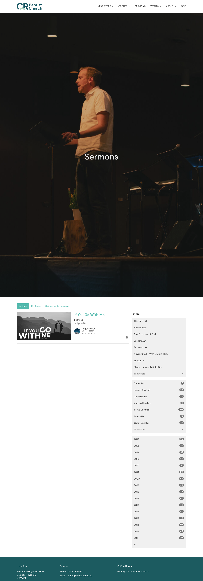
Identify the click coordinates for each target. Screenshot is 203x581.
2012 (158, 531)
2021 (158, 472)
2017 (158, 498)
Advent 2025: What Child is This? (151, 353)
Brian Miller (158, 416)
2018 (158, 491)
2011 (158, 538)
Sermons (140, 6)
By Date (23, 306)
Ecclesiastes (140, 347)
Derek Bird (158, 383)
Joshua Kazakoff (158, 390)
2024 (158, 452)
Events (154, 6)
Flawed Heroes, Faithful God (148, 367)
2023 (158, 459)
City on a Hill (140, 321)
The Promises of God (145, 334)
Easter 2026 (140, 340)
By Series (36, 306)
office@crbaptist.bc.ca (80, 575)
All (135, 544)
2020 (158, 478)
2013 (158, 524)
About (170, 6)
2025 (158, 445)
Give (183, 6)
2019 (158, 485)
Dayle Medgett (158, 396)
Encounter (139, 360)
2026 (158, 439)
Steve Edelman (158, 409)
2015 (158, 511)
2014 (158, 518)
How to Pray (140, 327)
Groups (122, 6)
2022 (158, 465)
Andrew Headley (158, 403)
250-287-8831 (75, 571)
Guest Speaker (158, 423)
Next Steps (104, 6)
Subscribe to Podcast (57, 306)
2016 (158, 505)
